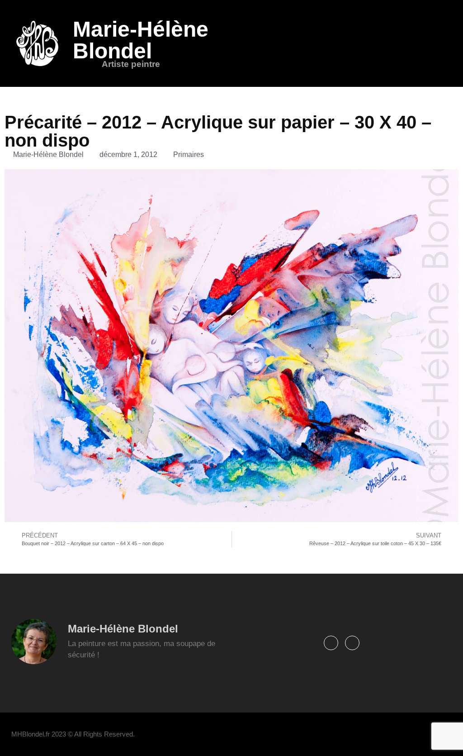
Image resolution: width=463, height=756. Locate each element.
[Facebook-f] (331, 643)
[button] (445, 43)
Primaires (188, 154)
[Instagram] (352, 643)
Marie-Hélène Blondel (140, 40)
